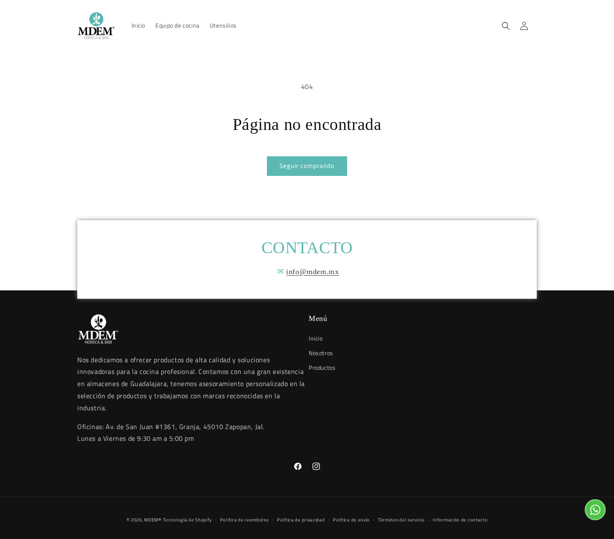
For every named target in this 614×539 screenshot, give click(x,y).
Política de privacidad (301, 519)
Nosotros (321, 352)
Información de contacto (460, 519)
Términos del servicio (401, 519)
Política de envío (351, 519)
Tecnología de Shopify (187, 519)
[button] (506, 26)
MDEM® (153, 519)
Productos (322, 367)
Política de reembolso (244, 519)
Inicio (316, 337)
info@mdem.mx (312, 271)
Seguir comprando (307, 165)
